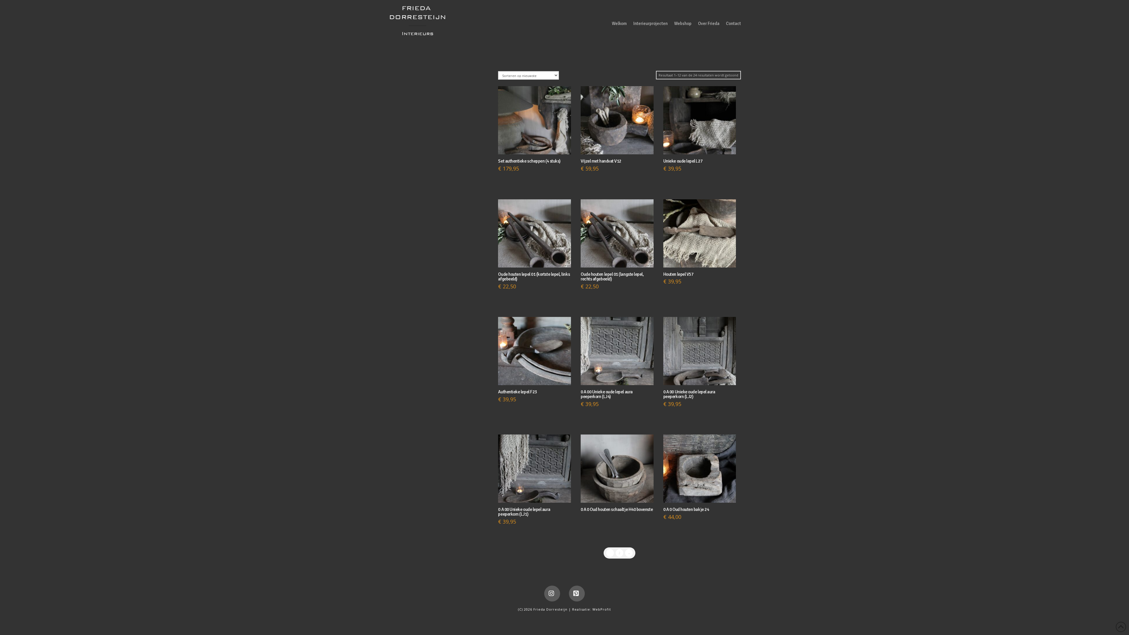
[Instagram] (552, 593)
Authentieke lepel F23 (517, 392)
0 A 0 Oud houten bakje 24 (686, 509)
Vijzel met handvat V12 (601, 161)
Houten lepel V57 (678, 274)
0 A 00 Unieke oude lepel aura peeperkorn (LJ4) (607, 394)
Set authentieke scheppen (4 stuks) (529, 161)
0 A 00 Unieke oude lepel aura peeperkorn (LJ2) (689, 394)
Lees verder (617, 492)
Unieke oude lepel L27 (682, 161)
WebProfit (601, 609)
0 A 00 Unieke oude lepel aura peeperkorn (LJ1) (524, 512)
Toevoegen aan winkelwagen (536, 144)
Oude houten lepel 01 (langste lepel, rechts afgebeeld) (612, 277)
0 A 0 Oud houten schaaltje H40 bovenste (617, 509)
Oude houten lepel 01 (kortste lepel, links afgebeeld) (534, 277)
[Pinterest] (577, 593)
